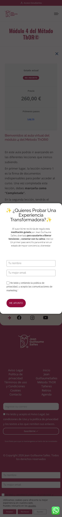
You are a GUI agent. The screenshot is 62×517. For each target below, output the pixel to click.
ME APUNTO (16, 303)
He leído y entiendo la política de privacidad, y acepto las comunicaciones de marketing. (29, 287)
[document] (31, 258)
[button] (57, 54)
